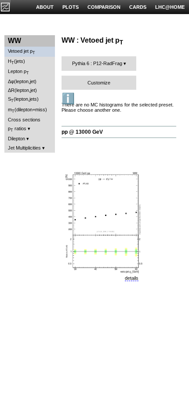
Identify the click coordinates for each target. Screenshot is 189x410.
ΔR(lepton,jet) (22, 90)
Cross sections (24, 119)
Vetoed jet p (21, 51)
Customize (98, 82)
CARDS (137, 7)
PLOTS (70, 7)
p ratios (17, 129)
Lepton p (18, 72)
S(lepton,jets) (23, 99)
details (131, 278)
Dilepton (16, 138)
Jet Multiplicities (24, 147)
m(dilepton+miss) (27, 110)
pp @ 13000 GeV (82, 132)
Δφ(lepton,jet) (22, 81)
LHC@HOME (170, 7)
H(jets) (16, 62)
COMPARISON (103, 7)
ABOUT (45, 7)
